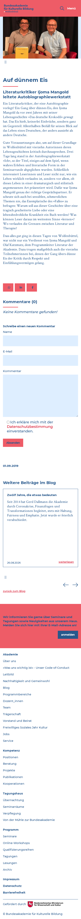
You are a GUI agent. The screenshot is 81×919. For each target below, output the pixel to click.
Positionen (10, 757)
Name (7, 332)
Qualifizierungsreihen (18, 849)
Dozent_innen (13, 701)
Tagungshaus (13, 793)
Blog (6, 687)
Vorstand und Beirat (17, 721)
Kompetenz (11, 750)
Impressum (11, 879)
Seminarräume (13, 807)
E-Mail (7, 351)
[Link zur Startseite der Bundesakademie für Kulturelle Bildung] (18, 8)
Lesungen (10, 863)
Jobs (6, 734)
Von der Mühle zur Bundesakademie (29, 820)
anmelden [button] (68, 634)
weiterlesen (66, 561)
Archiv (7, 869)
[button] (8, 287)
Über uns (9, 661)
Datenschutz (12, 886)
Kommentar (12, 371)
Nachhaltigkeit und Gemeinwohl (26, 681)
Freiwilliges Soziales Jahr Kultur (25, 727)
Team (7, 707)
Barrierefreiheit (14, 892)
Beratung (10, 763)
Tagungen (10, 856)
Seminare (10, 836)
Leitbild (8, 674)
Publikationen (13, 777)
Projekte (9, 770)
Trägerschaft (12, 714)
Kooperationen (13, 783)
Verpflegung (12, 813)
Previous (66, 63)
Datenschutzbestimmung (30, 427)
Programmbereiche (17, 694)
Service (8, 741)
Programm (11, 829)
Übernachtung (13, 800)
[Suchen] (62, 8)
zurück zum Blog (14, 591)
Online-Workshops (16, 843)
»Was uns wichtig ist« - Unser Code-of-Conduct (36, 668)
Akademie (10, 654)
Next (75, 63)
